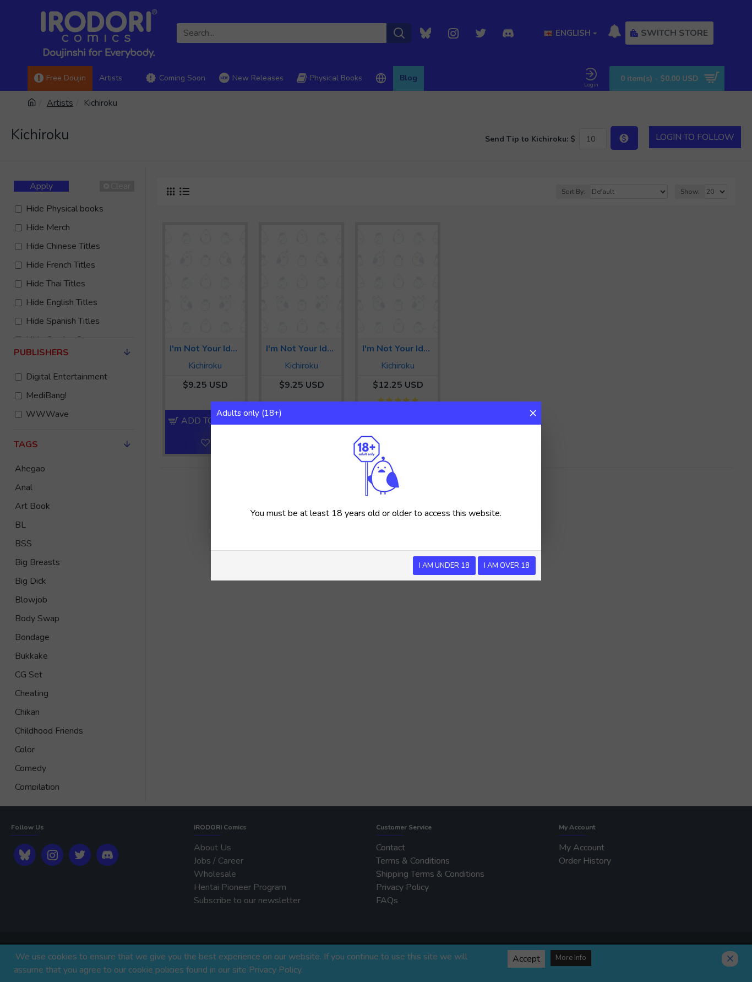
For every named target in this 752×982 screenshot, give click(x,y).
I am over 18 (507, 566)
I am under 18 (444, 566)
